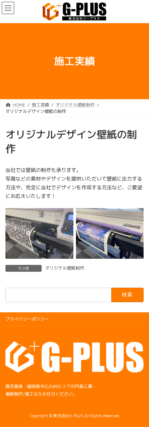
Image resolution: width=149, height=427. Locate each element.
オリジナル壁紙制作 (64, 268)
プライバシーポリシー (27, 319)
